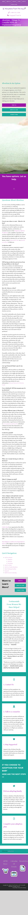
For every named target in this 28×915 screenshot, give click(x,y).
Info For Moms (8, 557)
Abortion (9, 561)
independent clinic (14, 240)
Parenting (10, 563)
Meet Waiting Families (10, 569)
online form (11, 851)
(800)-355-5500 (14, 110)
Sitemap (24, 887)
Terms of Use (20, 887)
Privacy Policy (15, 887)
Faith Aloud (5, 527)
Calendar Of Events (14, 864)
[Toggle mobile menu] (25, 8)
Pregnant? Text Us (15, 15)
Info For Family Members (11, 567)
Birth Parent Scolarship (11, 572)
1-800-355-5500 (15, 12)
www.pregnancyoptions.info (10, 424)
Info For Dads (8, 565)
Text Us (14, 105)
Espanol (7, 571)
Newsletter (23, 861)
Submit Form (14, 114)
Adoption (9, 559)
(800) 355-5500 (20, 585)
